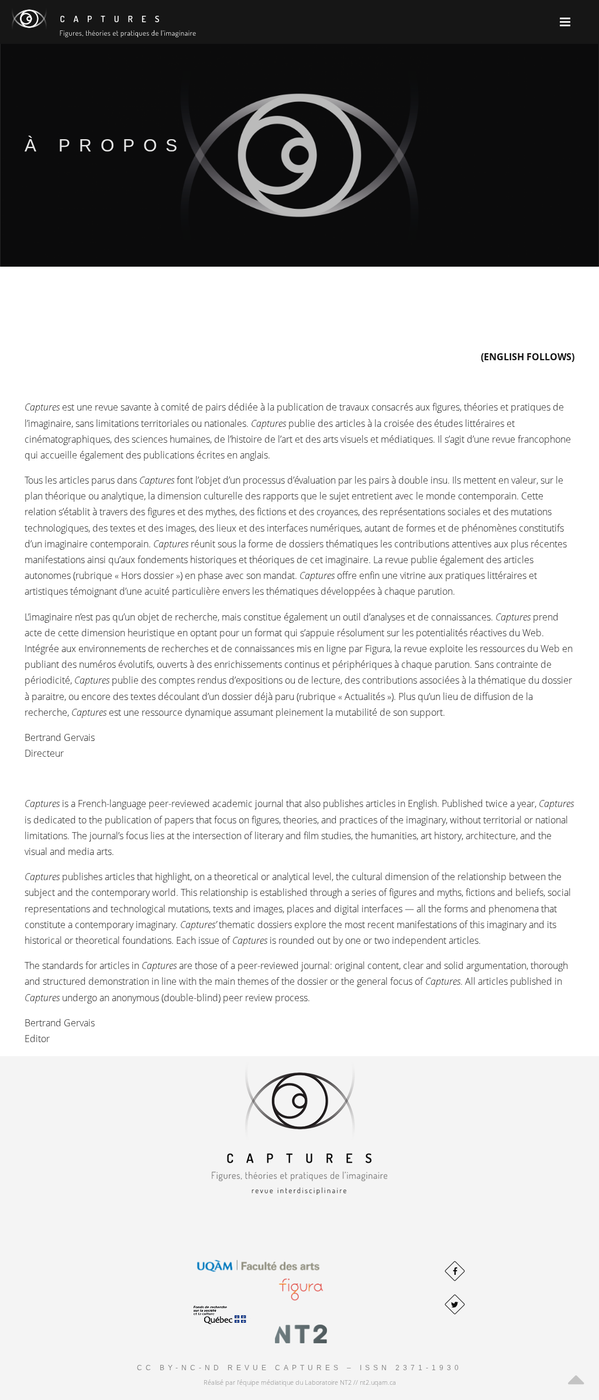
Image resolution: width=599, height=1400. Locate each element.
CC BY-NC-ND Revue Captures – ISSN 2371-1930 (299, 1368)
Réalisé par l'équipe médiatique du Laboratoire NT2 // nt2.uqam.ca (300, 1382)
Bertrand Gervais (60, 737)
